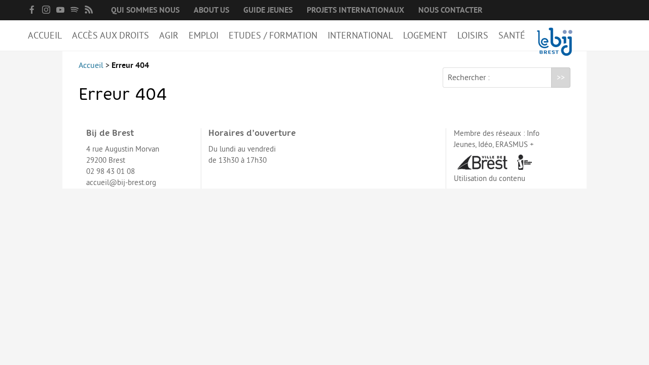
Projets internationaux (355, 10)
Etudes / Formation (273, 35)
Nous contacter (450, 10)
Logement (425, 35)
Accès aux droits (110, 35)
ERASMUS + (514, 144)
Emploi (204, 35)
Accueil (45, 35)
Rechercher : (469, 78)
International (360, 35)
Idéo (485, 144)
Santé (511, 35)
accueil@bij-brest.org (121, 182)
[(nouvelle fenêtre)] (32, 10)
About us (211, 10)
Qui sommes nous (145, 10)
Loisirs (472, 35)
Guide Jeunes (268, 10)
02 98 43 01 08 (110, 171)
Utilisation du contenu (489, 178)
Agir (168, 35)
